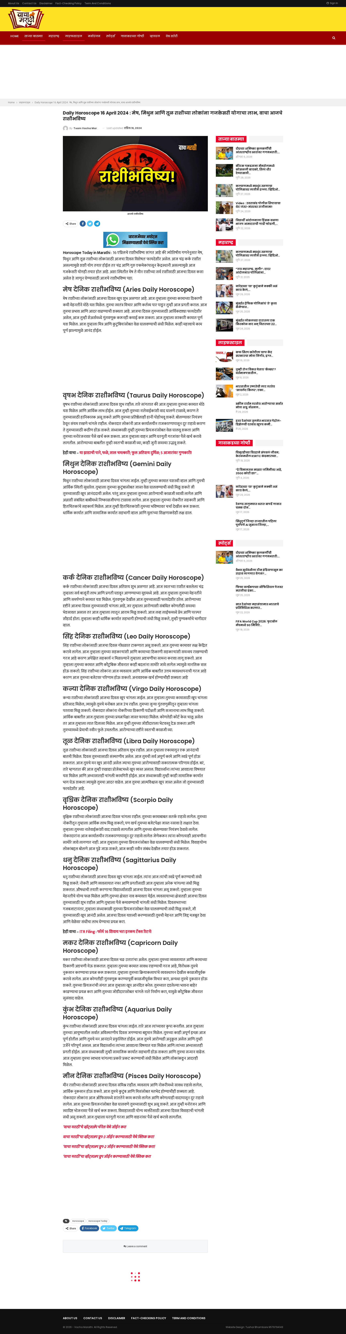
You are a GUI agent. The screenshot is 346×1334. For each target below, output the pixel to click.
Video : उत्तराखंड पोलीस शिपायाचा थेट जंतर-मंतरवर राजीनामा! (258, 205)
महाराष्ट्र (53, 36)
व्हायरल (155, 36)
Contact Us (29, 3)
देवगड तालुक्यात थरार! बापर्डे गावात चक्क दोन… (258, 506)
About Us (13, 3)
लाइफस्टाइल (73, 36)
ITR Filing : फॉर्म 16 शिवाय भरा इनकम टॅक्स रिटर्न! (115, 931)
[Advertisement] (173, 72)
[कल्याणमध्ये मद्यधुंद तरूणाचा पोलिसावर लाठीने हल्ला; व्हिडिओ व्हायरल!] (224, 190)
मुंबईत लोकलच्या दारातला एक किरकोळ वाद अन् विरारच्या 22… (256, 322)
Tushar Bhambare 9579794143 (264, 1327)
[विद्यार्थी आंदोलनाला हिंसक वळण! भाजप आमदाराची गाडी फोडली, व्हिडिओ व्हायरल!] (224, 224)
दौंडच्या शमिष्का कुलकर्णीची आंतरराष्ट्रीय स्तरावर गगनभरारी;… (258, 150)
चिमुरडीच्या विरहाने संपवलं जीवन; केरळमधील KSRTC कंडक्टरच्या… (257, 454)
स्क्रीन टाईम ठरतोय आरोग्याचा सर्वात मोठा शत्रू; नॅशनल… (259, 405)
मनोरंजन (94, 36)
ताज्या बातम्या (33, 36)
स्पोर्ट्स (110, 36)
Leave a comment (136, 1246)
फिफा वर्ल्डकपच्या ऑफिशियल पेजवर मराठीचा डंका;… (259, 589)
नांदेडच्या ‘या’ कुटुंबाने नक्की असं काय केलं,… (256, 288)
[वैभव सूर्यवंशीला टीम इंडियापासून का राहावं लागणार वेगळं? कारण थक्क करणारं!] (224, 574)
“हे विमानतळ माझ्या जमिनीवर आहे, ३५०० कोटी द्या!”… (259, 471)
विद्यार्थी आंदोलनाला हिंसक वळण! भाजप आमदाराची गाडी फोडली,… (257, 222)
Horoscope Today (98, 1220)
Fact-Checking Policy (68, 3)
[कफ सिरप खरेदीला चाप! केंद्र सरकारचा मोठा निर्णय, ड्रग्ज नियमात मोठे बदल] (224, 356)
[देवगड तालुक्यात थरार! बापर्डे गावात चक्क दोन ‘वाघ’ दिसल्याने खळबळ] (224, 508)
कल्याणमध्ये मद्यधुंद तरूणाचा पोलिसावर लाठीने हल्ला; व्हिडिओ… (258, 188)
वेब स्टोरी (171, 36)
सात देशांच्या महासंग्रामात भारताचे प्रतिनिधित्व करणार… (257, 606)
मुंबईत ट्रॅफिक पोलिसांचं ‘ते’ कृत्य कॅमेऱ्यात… (256, 305)
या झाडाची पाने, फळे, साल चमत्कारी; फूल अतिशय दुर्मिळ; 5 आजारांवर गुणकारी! (135, 452)
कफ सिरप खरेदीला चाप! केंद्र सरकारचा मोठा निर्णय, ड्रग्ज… (254, 354)
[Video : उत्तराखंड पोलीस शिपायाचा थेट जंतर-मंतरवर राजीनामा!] (224, 207)
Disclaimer (45, 3)
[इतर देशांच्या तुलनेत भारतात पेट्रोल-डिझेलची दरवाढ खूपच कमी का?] (224, 425)
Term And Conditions (97, 3)
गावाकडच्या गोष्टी (132, 36)
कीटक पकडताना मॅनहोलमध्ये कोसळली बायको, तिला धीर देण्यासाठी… (255, 169)
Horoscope (78, 1220)
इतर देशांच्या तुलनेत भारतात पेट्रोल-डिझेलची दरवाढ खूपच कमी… (258, 422)
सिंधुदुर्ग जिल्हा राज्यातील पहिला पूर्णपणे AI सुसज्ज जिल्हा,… (256, 523)
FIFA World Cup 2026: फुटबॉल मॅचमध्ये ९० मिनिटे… (256, 623)
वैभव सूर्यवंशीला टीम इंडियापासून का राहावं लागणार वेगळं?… (259, 572)
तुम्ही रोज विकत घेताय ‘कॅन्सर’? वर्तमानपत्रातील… (256, 371)
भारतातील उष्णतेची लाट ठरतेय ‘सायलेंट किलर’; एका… (255, 388)
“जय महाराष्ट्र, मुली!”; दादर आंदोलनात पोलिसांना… (253, 271)
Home (14, 36)
